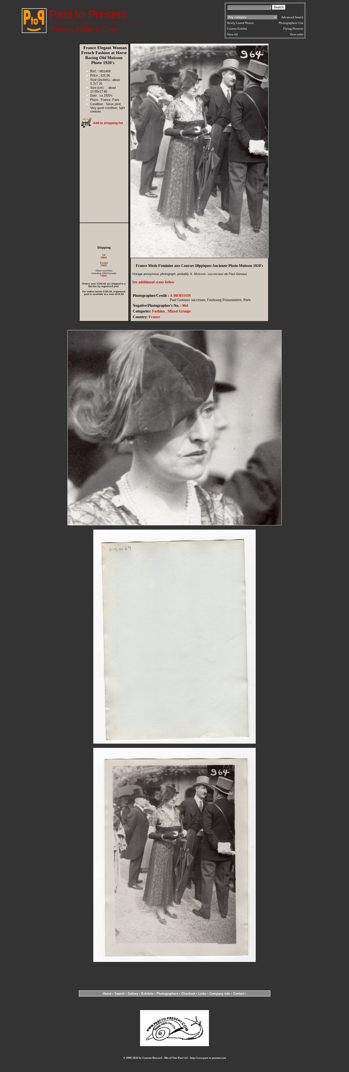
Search (119, 993)
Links (202, 993)
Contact (238, 993)
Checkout (188, 993)
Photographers (167, 993)
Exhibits (147, 993)
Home (107, 993)
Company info (220, 993)
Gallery (133, 993)
